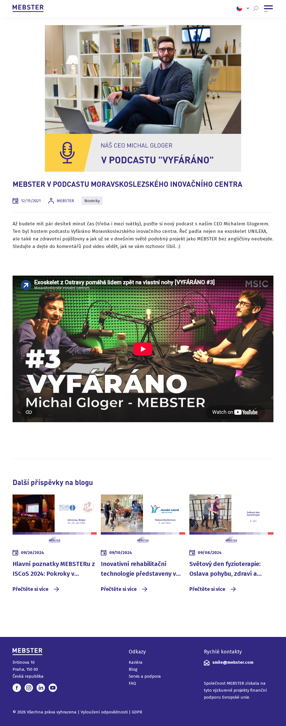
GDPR (137, 712)
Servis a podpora (145, 676)
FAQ (132, 683)
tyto (208, 690)
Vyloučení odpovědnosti (104, 712)
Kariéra (135, 662)
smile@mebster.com (232, 662)
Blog (133, 669)
